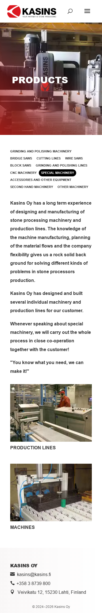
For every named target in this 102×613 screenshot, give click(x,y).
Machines (22, 527)
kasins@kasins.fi (34, 574)
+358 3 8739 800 (33, 583)
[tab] (41, 151)
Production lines (33, 447)
